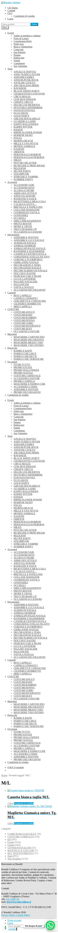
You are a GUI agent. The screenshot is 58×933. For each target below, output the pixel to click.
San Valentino (20, 66)
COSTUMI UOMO (23, 323)
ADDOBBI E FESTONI (26, 237)
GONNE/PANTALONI (19, 847)
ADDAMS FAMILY (24, 77)
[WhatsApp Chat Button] (50, 925)
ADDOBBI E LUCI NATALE (29, 240)
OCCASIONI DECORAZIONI (29, 290)
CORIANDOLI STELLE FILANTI (31, 256)
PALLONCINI (21, 284)
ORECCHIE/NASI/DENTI (27, 221)
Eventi (10, 33)
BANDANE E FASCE (25, 198)
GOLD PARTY (21, 116)
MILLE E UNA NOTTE (26, 143)
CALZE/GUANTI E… (25, 204)
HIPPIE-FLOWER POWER (28, 132)
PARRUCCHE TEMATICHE (29, 359)
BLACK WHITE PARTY (27, 91)
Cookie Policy (23, 915)
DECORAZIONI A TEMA (27, 265)
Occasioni (12, 361)
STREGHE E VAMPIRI (26, 176)
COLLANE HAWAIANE (27, 209)
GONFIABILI (21, 215)
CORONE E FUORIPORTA (28, 259)
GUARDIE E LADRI (25, 121)
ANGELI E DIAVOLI (25, 71)
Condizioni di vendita (24, 16)
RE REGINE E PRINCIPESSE (29, 165)
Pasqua (17, 55)
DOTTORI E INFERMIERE (28, 107)
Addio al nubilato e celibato (27, 35)
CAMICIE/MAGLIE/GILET (21, 834)
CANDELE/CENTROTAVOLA (30, 254)
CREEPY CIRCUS (23, 102)
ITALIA (18, 138)
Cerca (34, 24)
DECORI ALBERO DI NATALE (30, 270)
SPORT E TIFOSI (23, 226)
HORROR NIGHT (23, 135)
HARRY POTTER (23, 127)
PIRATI (17, 160)
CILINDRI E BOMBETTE (27, 303)
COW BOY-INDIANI (25, 99)
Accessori (12, 182)
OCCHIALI (20, 218)
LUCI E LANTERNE (25, 279)
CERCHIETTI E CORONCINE (30, 301)
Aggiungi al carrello (24, 803)
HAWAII (18, 129)
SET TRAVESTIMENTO (20, 853)
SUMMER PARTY (23, 179)
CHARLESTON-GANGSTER (29, 93)
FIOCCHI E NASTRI (25, 273)
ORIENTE (19, 151)
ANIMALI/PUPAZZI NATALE (30, 248)
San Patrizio (19, 52)
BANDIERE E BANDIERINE (29, 251)
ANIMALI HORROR (25, 245)
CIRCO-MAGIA (22, 96)
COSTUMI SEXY (23, 328)
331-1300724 (12, 899)
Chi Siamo (12, 7)
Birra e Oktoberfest (23, 46)
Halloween (19, 57)
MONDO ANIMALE (24, 146)
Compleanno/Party (23, 41)
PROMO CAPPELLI (24, 381)
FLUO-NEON (21, 113)
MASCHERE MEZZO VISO (28, 342)
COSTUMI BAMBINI (25, 317)
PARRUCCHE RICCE (25, 356)
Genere (11, 845)
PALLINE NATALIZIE (25, 281)
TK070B (28, 797)
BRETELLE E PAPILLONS (28, 207)
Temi (9, 69)
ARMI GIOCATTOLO (25, 193)
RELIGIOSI (20, 168)
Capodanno (19, 63)
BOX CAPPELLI (22, 295)
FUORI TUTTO (22, 364)
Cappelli (11, 292)
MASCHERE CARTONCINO (29, 337)
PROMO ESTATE (23, 367)
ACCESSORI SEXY (24, 187)
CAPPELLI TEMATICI (26, 298)
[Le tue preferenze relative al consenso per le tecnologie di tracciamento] (5, 928)
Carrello (12, 929)
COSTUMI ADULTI (24, 312)
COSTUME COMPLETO (20, 836)
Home (4, 775)
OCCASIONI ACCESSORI (28, 232)
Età (9, 839)
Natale (17, 60)
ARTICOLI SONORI (24, 196)
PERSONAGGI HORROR (27, 154)
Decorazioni (13, 234)
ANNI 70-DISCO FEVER (27, 74)
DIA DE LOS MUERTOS (27, 104)
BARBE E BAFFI (23, 350)
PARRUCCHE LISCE (25, 353)
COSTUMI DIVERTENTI (27, 326)
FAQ (9, 13)
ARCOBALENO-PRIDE (26, 85)
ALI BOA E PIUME (24, 190)
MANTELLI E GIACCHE (20, 850)
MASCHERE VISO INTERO (29, 345)
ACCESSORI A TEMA (25, 386)
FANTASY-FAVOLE (24, 110)
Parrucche (12, 348)
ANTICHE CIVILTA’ (25, 82)
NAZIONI (19, 149)
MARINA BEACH (23, 140)
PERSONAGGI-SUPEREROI (29, 157)
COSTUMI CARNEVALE (27, 375)
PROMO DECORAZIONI (27, 392)
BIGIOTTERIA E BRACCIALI (30, 201)
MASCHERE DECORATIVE (29, 339)
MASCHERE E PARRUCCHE (29, 384)
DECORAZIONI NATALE (27, 268)
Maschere (12, 334)
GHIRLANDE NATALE (26, 262)
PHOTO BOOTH (23, 223)
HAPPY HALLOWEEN (26, 124)
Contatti (11, 10)
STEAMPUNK (21, 174)
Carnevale (19, 49)
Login (10, 19)
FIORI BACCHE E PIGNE (27, 276)
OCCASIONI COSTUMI (26, 331)
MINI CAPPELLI (23, 306)
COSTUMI (13, 309)
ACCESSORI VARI (24, 185)
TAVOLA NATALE (24, 287)
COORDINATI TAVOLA (27, 212)
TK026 (31, 815)
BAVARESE (20, 88)
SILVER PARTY (22, 171)
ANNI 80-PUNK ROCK (26, 80)
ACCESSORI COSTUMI (26, 378)
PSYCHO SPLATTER (25, 163)
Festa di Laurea (21, 38)
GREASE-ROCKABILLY (27, 118)
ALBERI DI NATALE (25, 243)
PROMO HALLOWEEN (26, 370)
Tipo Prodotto (14, 858)
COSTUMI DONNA (24, 320)
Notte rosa (19, 44)
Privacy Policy (8, 915)
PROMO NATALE (23, 373)
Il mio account (14, 920)
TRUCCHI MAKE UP (25, 229)
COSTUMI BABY (23, 315)
